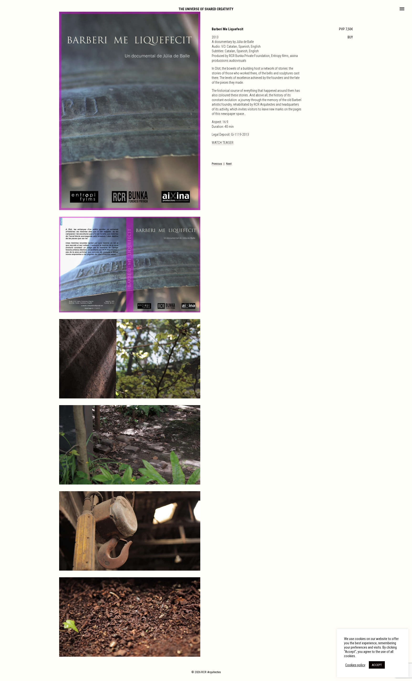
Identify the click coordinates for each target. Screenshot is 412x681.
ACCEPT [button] (377, 665)
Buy (350, 37)
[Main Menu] (402, 9)
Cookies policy (355, 665)
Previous (217, 163)
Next (229, 163)
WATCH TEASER (222, 142)
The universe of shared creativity (206, 9)
